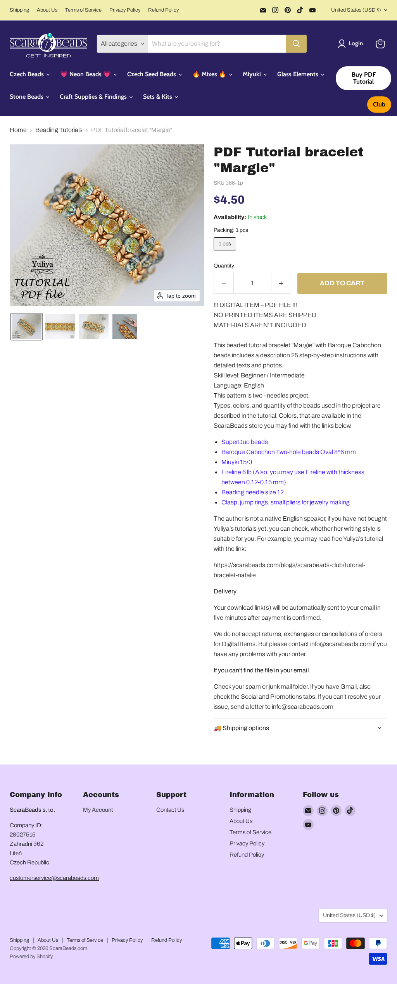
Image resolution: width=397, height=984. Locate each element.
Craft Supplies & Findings (94, 96)
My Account (98, 810)
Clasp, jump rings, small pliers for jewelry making (285, 502)
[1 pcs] (226, 252)
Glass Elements (298, 74)
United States (356, 10)
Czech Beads (27, 74)
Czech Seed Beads (152, 74)
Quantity (224, 266)
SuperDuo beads (245, 442)
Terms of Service (83, 10)
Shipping (19, 10)
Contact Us (170, 810)
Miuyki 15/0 (236, 462)
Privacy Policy (124, 10)
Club (379, 104)
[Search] (296, 44)
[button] (352, 43)
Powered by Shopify (31, 956)
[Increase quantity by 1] (281, 283)
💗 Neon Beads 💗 (86, 74)
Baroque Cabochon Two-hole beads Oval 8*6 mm (288, 452)
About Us (47, 10)
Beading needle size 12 (252, 492)
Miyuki (252, 74)
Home (18, 130)
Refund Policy (163, 10)
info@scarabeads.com (341, 644)
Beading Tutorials (59, 130)
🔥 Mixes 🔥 (210, 74)
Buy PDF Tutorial (364, 78)
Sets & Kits (158, 96)
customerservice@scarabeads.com (54, 878)
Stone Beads (27, 96)
